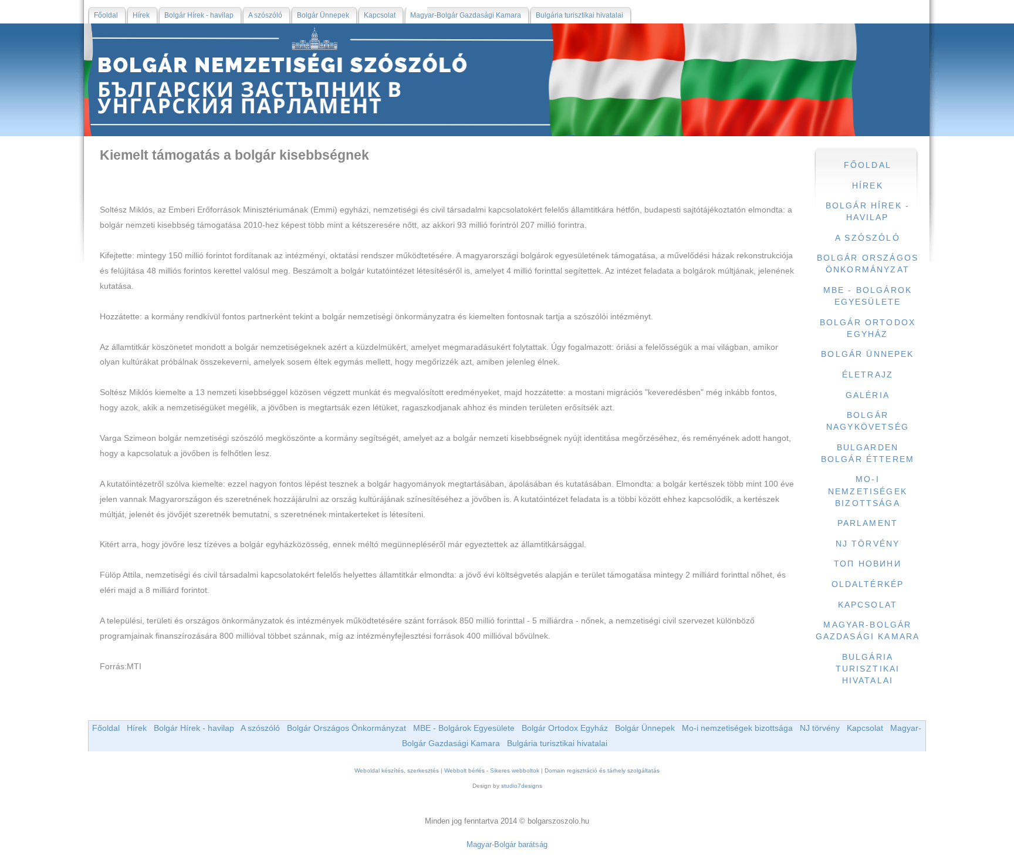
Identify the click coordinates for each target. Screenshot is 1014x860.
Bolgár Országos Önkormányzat (346, 728)
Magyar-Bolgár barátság (507, 844)
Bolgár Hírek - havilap (194, 728)
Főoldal (106, 728)
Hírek (137, 728)
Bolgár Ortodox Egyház (565, 728)
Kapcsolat (865, 728)
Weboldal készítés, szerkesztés (396, 770)
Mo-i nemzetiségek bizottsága (737, 728)
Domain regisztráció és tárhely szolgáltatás (602, 770)
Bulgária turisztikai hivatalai (557, 743)
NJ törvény (820, 728)
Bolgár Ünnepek (645, 728)
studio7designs (521, 786)
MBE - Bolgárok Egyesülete (464, 728)
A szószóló (260, 728)
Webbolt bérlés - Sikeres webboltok (491, 770)
